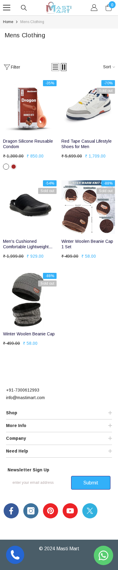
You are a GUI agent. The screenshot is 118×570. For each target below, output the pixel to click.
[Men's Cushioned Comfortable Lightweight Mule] (30, 207)
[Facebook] (11, 510)
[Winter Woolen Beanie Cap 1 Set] (88, 207)
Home (8, 22)
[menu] (6, 7)
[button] (55, 67)
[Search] (24, 8)
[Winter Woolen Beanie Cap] (30, 300)
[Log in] (94, 7)
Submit (90, 482)
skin (6, 167)
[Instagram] (30, 510)
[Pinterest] (50, 510)
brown (14, 167)
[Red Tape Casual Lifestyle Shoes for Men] (88, 107)
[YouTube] (70, 510)
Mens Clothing (32, 22)
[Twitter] (89, 510)
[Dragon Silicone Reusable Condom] (30, 107)
